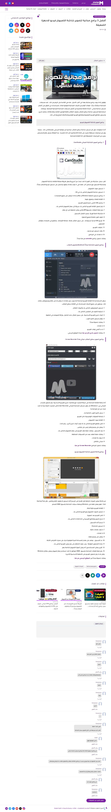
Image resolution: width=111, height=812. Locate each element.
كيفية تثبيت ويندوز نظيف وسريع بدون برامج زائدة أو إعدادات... (95, 605)
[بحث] (6, 9)
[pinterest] (22, 30)
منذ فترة (15, 53)
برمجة (104, 9)
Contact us (75, 3)
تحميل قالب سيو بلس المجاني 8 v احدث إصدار (14, 110)
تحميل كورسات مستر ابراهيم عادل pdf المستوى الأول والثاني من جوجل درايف (13, 121)
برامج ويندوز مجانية (99, 16)
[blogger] (17, 30)
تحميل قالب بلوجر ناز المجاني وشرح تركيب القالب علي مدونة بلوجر (13, 68)
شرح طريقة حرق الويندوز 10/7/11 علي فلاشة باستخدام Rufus (13, 100)
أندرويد (60, 9)
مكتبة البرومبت (42, 9)
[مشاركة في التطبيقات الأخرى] (82, 575)
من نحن (83, 3)
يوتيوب (99, 9)
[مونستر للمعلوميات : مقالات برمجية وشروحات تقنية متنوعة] (97, 3)
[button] (98, 575)
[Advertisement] (71, 43)
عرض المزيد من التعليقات (96, 800)
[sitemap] (6, 808)
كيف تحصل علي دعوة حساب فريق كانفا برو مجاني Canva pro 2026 (14, 79)
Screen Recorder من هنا (82, 445)
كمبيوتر (52, 9)
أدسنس (92, 9)
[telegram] (11, 30)
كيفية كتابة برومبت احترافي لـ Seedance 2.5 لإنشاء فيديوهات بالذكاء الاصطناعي (13, 89)
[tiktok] (28, 30)
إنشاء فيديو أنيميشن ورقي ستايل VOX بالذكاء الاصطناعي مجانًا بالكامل (13, 47)
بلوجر (87, 9)
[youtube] (13, 3)
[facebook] (9, 3)
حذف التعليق (95, 709)
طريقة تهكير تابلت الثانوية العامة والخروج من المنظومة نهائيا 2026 (13, 57)
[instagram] (6, 3)
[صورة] (26, 45)
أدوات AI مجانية (31, 9)
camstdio (88, 239)
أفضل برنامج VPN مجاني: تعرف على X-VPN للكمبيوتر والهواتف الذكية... (47, 606)
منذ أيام (15, 42)
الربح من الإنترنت (77, 9)
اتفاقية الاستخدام (43, 3)
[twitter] (22, 25)
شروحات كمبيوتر (79, 566)
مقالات (68, 9)
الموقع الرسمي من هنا (82, 558)
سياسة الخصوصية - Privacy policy (60, 3)
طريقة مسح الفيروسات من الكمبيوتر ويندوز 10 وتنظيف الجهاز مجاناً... (73, 606)
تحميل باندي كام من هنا (90, 333)
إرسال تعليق (99, 623)
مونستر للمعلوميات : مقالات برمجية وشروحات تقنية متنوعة (71, 808)
